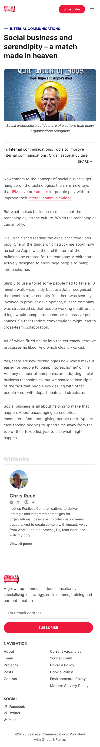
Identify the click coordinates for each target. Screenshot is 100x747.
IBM (15, 191)
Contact (10, 679)
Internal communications (35, 29)
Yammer (41, 191)
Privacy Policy (62, 665)
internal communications (49, 198)
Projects (11, 665)
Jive (24, 191)
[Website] (34, 502)
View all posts (21, 544)
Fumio (60, 739)
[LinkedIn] (11, 502)
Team (8, 658)
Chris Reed (23, 496)
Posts (8, 672)
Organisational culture (68, 155)
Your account (61, 658)
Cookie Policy (61, 672)
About (9, 651)
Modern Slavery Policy (69, 686)
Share (83, 161)
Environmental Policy (68, 679)
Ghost (47, 739)
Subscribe (71, 9)
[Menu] (92, 9)
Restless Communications (47, 734)
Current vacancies (65, 651)
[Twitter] (19, 502)
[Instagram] (26, 502)
